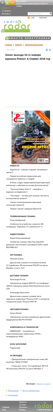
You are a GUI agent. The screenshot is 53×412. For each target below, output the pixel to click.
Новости (6, 8)
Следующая (13, 395)
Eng (4, 410)
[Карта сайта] (7, 2)
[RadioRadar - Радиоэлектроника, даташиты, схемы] (15, 24)
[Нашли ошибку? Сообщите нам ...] (47, 50)
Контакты (6, 14)
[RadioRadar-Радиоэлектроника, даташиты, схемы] (2, 2)
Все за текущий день (31, 391)
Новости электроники (34, 45)
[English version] (12, 2)
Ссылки (22, 405)
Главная (8, 45)
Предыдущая (13, 391)
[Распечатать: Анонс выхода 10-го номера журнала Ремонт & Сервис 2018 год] (50, 50)
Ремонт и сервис (43, 384)
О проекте (6, 11)
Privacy (22, 410)
